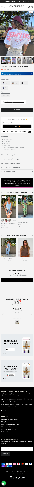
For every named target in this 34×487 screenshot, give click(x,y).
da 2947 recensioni (17, 305)
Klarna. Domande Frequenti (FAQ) (10, 424)
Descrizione (4, 136)
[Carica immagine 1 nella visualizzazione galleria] (17, 33)
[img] (17, 303)
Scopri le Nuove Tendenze (17, 192)
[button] (17, 73)
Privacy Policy (4, 422)
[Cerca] (5, 7)
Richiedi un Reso (5, 432)
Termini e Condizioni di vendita (9, 419)
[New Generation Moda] (17, 7)
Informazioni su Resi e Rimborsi (9, 429)
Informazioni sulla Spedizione (8, 427)
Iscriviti (5, 454)
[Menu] (1, 7)
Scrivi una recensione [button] (17, 280)
